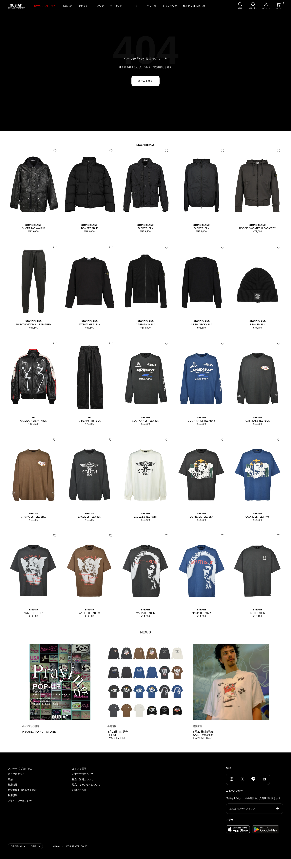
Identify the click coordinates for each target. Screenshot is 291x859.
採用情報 (12, 784)
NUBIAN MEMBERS (194, 6)
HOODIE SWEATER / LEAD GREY (257, 228)
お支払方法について (82, 774)
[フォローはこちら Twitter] (242, 779)
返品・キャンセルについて (86, 784)
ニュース (151, 6)
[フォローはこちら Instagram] (231, 779)
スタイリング (170, 6)
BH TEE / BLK (257, 613)
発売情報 (111, 726)
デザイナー (84, 6)
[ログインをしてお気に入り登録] (54, 150)
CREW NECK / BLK (201, 324)
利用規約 (12, 795)
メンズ (100, 6)
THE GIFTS (134, 6)
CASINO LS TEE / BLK (257, 420)
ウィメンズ (116, 6)
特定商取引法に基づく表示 (22, 790)
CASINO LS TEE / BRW (33, 516)
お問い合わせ (79, 790)
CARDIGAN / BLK (145, 324)
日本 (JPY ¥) (16, 846)
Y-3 (33, 417)
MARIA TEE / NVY (201, 613)
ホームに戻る (145, 81)
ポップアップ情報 (30, 726)
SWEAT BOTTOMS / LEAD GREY (33, 324)
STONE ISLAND (33, 225)
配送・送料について (82, 779)
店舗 (10, 779)
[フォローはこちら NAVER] (264, 779)
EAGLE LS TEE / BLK (89, 516)
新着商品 (67, 6)
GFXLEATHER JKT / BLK (33, 420)
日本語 (33, 846)
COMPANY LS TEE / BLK (145, 420)
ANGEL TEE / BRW (89, 613)
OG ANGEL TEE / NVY (257, 516)
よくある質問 (79, 768)
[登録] (277, 808)
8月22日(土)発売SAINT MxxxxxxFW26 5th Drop (203, 735)
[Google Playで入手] (265, 829)
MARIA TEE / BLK (145, 613)
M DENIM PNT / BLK (90, 420)
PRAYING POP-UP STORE (39, 731)
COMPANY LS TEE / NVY (201, 420)
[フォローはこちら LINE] (253, 779)
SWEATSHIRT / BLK (89, 324)
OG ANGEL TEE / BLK (201, 516)
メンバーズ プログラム (20, 768)
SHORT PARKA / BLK (33, 228)
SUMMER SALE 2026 (44, 6)
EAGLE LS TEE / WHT (145, 516)
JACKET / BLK (145, 228)
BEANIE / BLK (257, 324)
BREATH (145, 417)
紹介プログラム (16, 774)
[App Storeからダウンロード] (238, 829)
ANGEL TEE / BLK (33, 613)
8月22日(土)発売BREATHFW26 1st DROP (117, 735)
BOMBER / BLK (89, 228)
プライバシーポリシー (20, 800)
